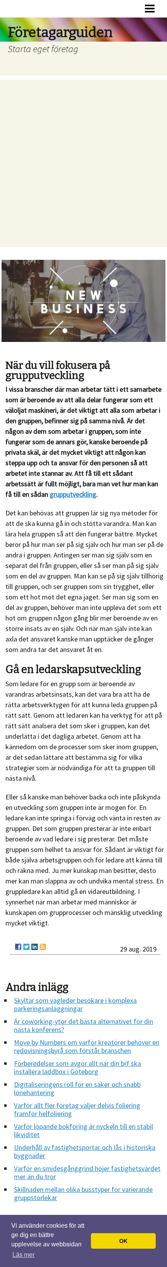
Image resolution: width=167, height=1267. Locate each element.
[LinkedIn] (34, 947)
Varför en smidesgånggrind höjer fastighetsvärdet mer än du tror (87, 1172)
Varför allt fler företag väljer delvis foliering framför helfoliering (77, 1109)
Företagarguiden (60, 32)
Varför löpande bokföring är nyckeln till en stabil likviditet (83, 1130)
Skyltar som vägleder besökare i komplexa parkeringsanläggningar (75, 1004)
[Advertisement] (83, 163)
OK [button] (123, 1241)
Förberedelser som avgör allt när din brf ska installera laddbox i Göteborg (77, 1067)
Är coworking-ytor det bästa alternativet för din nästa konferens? (83, 1025)
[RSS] (43, 947)
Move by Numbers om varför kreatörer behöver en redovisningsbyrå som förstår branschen (86, 1046)
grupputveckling (73, 494)
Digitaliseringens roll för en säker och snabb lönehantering (77, 1088)
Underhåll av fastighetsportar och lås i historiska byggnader (84, 1151)
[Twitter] (26, 947)
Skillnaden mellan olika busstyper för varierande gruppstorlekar (83, 1193)
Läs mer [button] (23, 1254)
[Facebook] (18, 947)
